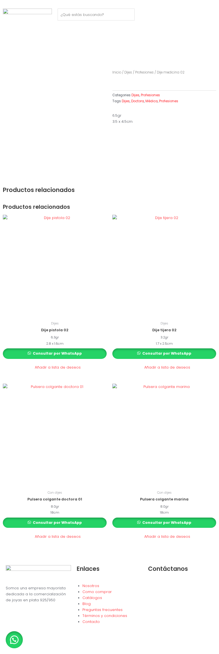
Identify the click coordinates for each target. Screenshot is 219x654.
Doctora (137, 101)
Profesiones (144, 72)
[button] (55, 367)
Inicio (116, 72)
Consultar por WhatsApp (57, 353)
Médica (151, 101)
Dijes (128, 72)
